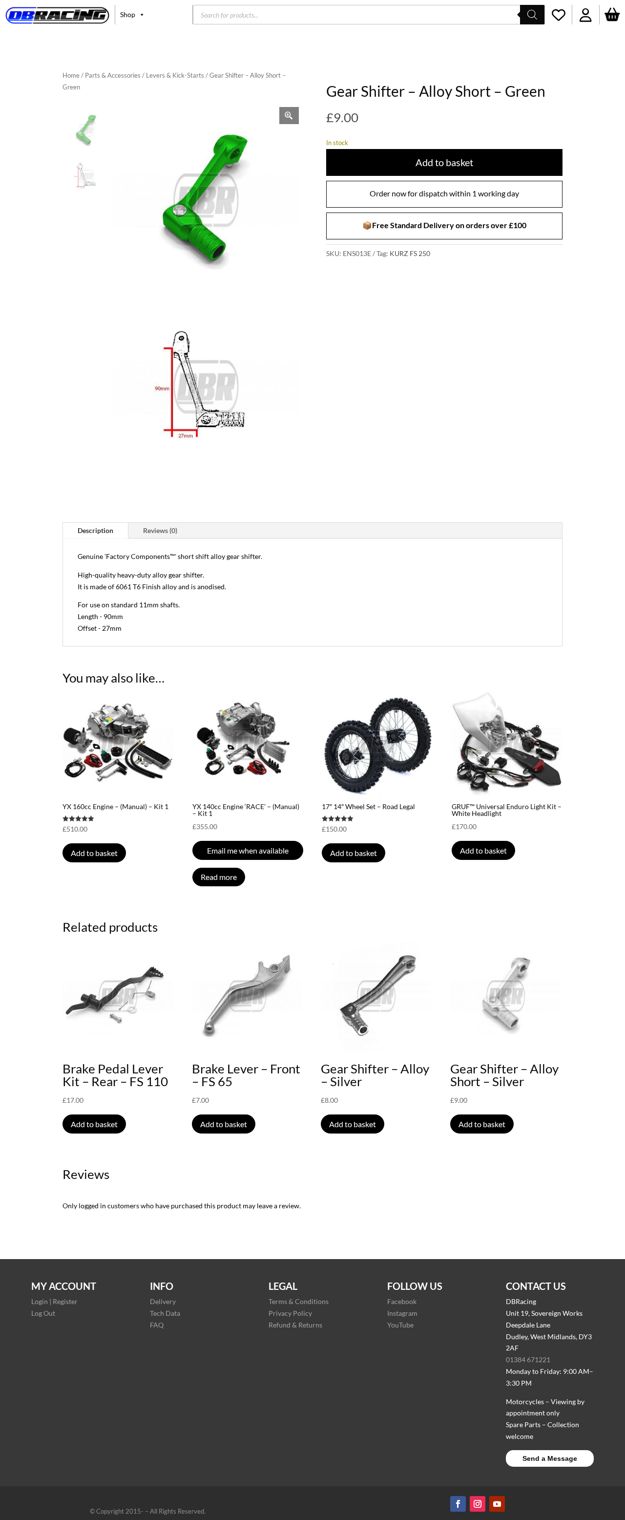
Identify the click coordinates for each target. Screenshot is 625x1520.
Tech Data (165, 1313)
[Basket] (612, 14)
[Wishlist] (558, 14)
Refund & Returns (295, 1325)
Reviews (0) (160, 530)
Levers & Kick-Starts (175, 75)
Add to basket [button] (94, 852)
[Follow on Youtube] (497, 1504)
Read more (219, 876)
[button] (585, 14)
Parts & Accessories (113, 75)
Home (71, 75)
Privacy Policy (290, 1313)
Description (95, 530)
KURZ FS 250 (410, 253)
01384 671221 (528, 1359)
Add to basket (444, 162)
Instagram (402, 1313)
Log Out (43, 1313)
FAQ (157, 1325)
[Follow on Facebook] (458, 1504)
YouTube (400, 1325)
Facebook (402, 1301)
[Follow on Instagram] (477, 1504)
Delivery (163, 1301)
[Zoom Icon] (289, 116)
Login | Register (54, 1301)
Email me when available (248, 850)
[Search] (532, 14)
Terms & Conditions (299, 1301)
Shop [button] (127, 14)
